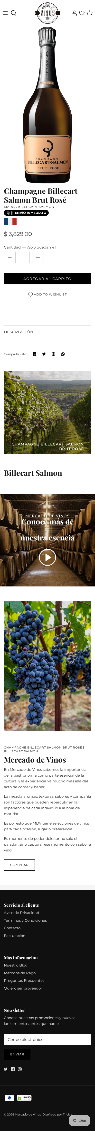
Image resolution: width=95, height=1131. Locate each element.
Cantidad (30, 247)
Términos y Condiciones (25, 920)
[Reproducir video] (47, 557)
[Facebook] (13, 1069)
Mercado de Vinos (28, 1114)
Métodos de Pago (20, 973)
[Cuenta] (72, 13)
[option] (47, 105)
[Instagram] (20, 1069)
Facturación (14, 935)
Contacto (12, 928)
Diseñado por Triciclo (57, 1114)
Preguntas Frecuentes (24, 980)
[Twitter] (6, 1069)
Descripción (18, 332)
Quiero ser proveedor (23, 988)
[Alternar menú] (5, 13)
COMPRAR (19, 865)
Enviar (17, 1054)
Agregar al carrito (47, 278)
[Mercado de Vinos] (47, 13)
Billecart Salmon (36, 207)
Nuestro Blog (16, 965)
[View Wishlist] (81, 13)
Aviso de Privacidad (21, 912)
